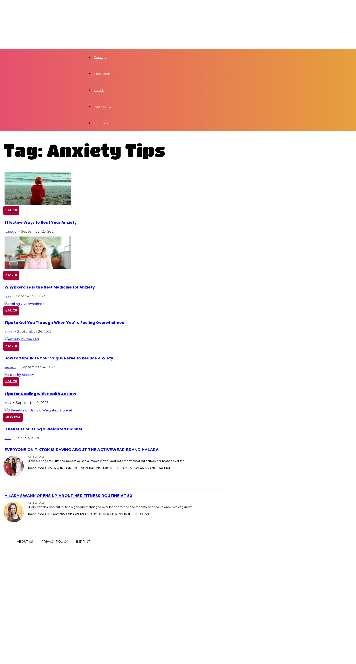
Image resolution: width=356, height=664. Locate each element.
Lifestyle (13, 417)
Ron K (8, 438)
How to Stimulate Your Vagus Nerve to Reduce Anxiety (59, 358)
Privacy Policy (54, 541)
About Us (25, 541)
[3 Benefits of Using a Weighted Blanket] (38, 410)
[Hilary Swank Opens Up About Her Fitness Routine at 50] (4, 502)
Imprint (83, 541)
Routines (101, 123)
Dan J (8, 296)
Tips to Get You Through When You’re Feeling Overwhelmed (65, 322)
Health (99, 90)
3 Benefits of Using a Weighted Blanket (44, 429)
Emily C (8, 332)
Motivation (102, 73)
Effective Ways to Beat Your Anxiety (41, 222)
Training (100, 57)
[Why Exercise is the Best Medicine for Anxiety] (38, 268)
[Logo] (35, 8)
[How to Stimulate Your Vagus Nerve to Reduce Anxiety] (21, 339)
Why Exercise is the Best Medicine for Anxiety (50, 287)
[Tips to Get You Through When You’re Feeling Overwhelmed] (24, 304)
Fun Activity (102, 106)
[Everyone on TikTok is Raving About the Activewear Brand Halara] (4, 456)
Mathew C (10, 232)
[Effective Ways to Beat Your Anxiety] (38, 203)
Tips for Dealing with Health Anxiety (40, 393)
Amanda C (10, 367)
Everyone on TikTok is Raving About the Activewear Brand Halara (82, 449)
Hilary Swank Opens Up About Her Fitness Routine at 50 (68, 496)
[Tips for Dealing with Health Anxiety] (19, 375)
